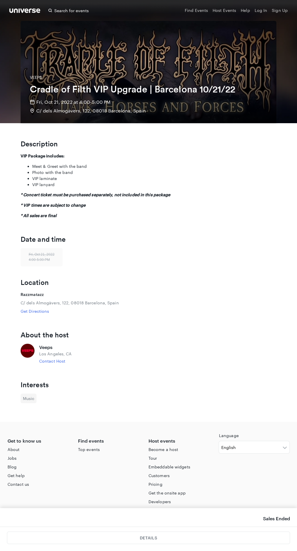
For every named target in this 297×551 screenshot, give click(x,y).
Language (229, 435)
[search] (50, 10)
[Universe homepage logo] (24, 11)
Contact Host (52, 361)
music (28, 398)
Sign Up (280, 10)
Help (245, 10)
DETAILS (148, 537)
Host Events (224, 10)
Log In (261, 10)
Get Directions (35, 311)
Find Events (196, 10)
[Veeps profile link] (28, 354)
